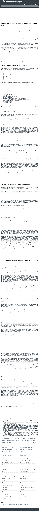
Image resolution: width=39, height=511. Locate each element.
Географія (23, 451)
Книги (14, 504)
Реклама (4, 489)
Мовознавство (24, 478)
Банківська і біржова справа (9, 447)
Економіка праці (6, 460)
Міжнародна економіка (26, 476)
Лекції (21, 504)
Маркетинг (5, 473)
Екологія (4, 458)
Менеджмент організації (8, 476)
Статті (31, 504)
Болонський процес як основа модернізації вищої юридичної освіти (11, 440)
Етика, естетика (24, 462)
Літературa (5, 471)
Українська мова (6, 496)
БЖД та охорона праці (26, 447)
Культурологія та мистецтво (27, 469)
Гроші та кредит (6, 455)
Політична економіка (7, 485)
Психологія (5, 487)
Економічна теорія (7, 462)
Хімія (21, 498)
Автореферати (3, 504)
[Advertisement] (19, 14)
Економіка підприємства (26, 458)
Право (21, 485)
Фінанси (4, 498)
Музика (4, 480)
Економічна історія (25, 460)
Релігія (22, 489)
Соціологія (5, 491)
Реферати (26, 504)
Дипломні (9, 504)
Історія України (6, 469)
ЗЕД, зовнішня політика (8, 464)
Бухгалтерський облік (26, 449)
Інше (21, 467)
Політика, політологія (26, 482)
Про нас (35, 4)
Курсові (18, 504)
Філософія (23, 496)
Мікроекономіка (6, 478)
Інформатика (5, 467)
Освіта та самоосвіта (14, 1)
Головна (25, 4)
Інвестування (23, 464)
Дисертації (12, 504)
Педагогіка (23, 480)
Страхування (23, 491)
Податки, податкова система (10, 482)
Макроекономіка (24, 471)
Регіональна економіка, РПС (28, 487)
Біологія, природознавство (9, 449)
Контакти (30, 4)
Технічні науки (6, 494)
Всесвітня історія (6, 451)
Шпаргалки (3, 505)
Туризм (22, 494)
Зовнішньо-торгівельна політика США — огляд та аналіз (29, 440)
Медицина (23, 473)
